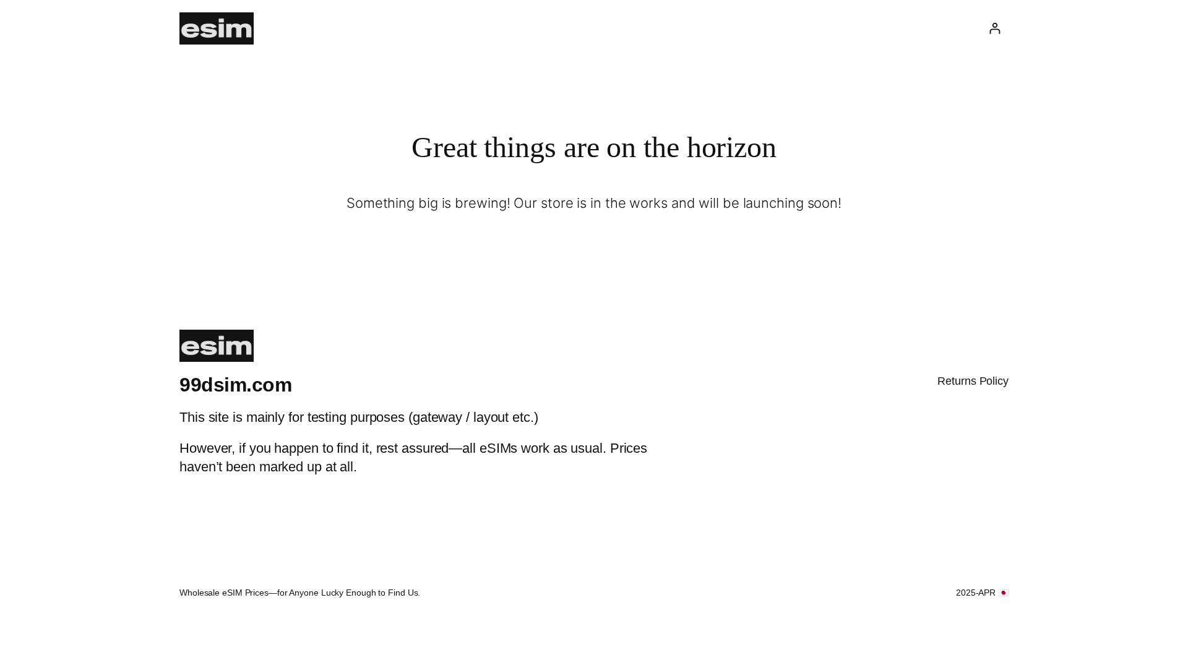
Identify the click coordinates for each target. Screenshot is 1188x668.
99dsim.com (235, 385)
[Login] (995, 28)
